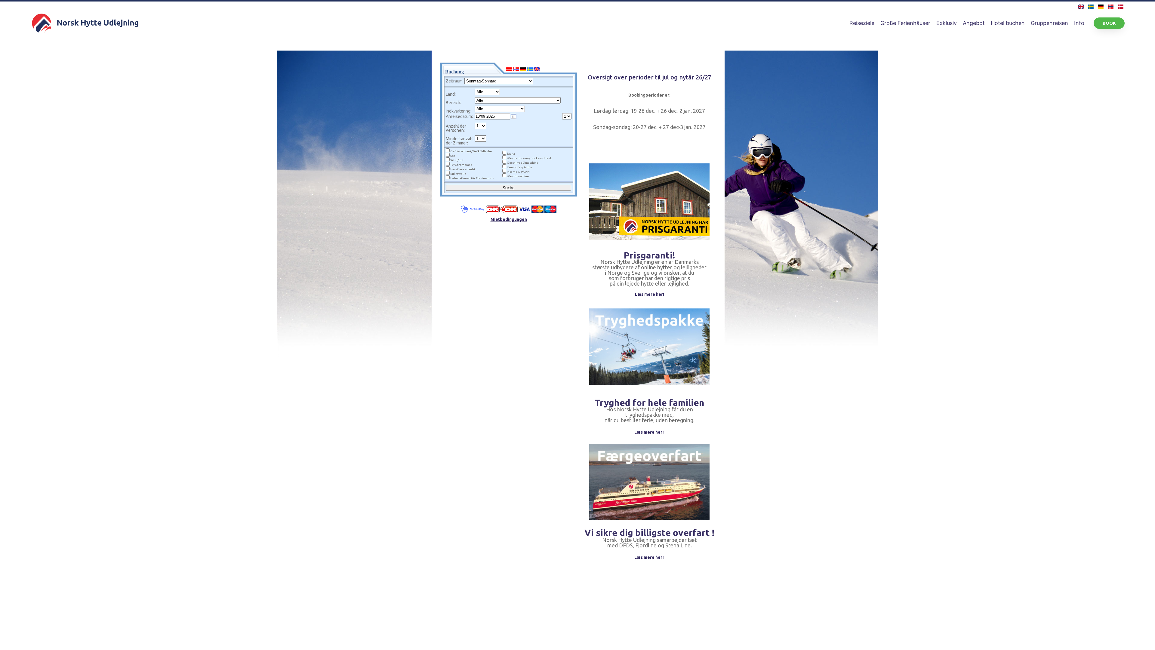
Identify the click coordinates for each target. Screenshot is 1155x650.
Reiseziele (861, 23)
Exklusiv (946, 23)
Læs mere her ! (649, 432)
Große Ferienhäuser (905, 23)
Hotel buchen (1008, 23)
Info (1079, 23)
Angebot (974, 23)
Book (1109, 23)
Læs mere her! (649, 294)
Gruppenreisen (1049, 23)
